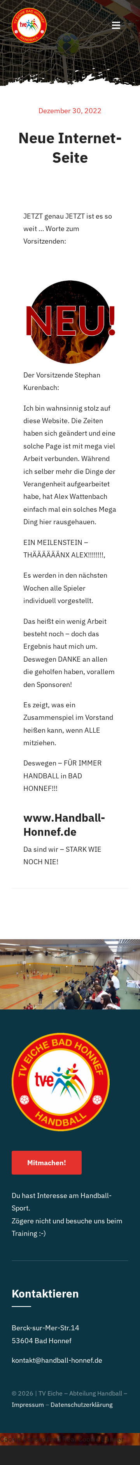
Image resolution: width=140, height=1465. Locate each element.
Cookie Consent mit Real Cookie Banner (62, 1439)
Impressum (28, 1404)
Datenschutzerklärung (81, 1404)
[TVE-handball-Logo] (29, 11)
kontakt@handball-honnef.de (57, 1360)
